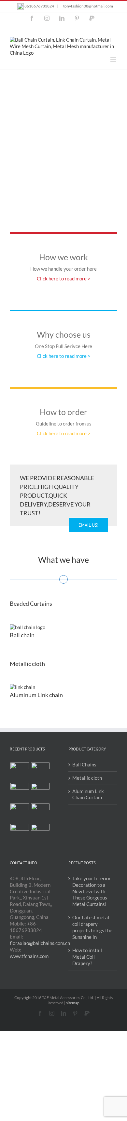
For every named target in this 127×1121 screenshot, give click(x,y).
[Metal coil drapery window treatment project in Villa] (40, 792)
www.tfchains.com (29, 956)
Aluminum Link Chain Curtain (88, 794)
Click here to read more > (64, 278)
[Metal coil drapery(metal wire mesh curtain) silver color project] (19, 813)
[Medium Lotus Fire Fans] (40, 813)
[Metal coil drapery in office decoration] (19, 792)
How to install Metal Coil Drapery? (87, 956)
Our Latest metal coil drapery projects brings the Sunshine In (92, 927)
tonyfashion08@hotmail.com (88, 6)
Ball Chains (84, 764)
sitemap (72, 1002)
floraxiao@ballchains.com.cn (40, 943)
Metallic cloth (87, 778)
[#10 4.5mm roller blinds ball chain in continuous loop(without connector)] (19, 772)
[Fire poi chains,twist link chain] (40, 833)
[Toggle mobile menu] (113, 59)
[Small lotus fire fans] (19, 833)
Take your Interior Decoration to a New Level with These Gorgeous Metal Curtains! (91, 891)
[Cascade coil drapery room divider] (40, 772)
